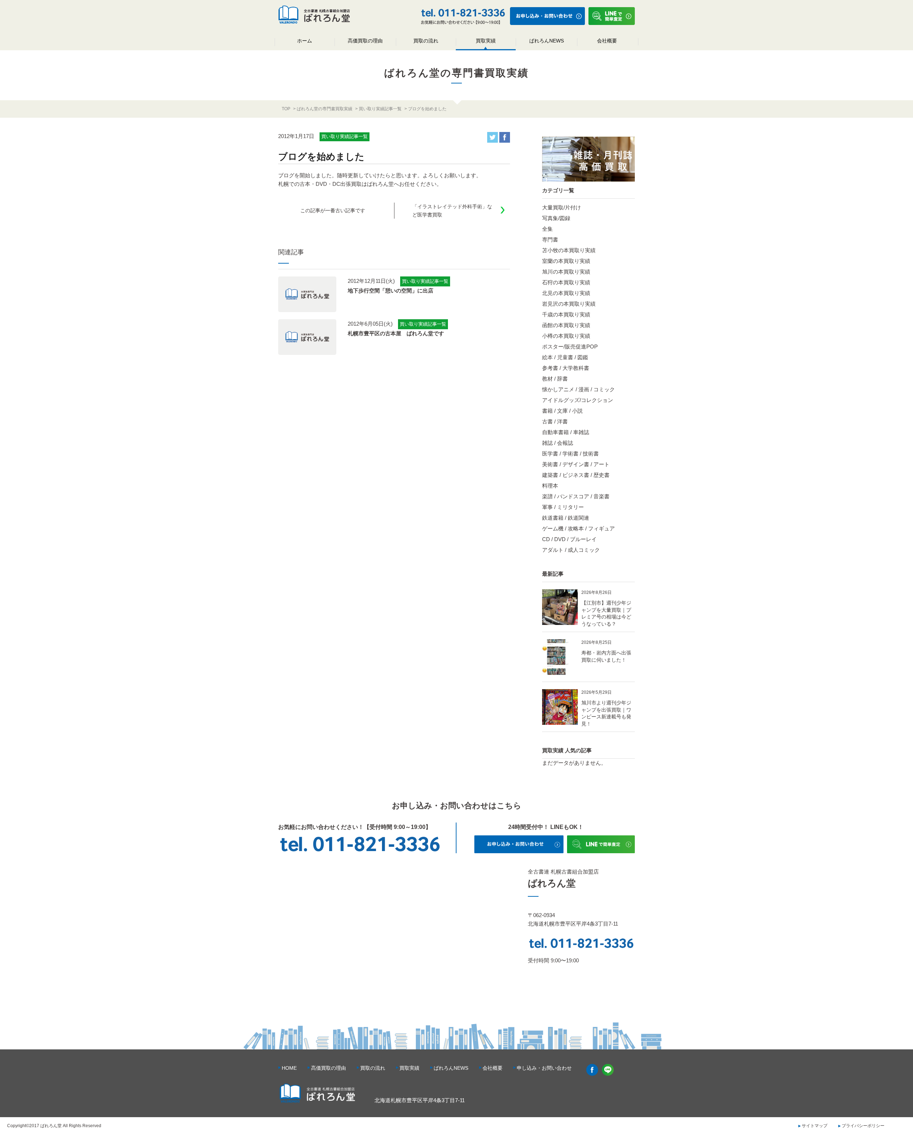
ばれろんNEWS (546, 41)
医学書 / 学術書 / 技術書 (570, 454)
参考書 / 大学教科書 (565, 368)
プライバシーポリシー (863, 1125)
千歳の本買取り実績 (566, 314)
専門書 (550, 239)
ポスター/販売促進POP (570, 346)
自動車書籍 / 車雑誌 (565, 432)
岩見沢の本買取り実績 (569, 304)
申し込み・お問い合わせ (544, 1068)
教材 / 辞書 (555, 379)
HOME (289, 1068)
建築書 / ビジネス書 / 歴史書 (575, 475)
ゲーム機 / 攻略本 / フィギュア (578, 528)
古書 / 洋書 (555, 421)
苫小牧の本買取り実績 (569, 250)
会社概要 (607, 41)
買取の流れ (425, 41)
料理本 (550, 486)
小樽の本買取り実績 (566, 336)
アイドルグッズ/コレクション (577, 400)
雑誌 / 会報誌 (557, 443)
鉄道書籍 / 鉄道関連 (565, 518)
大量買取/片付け (561, 207)
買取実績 (486, 41)
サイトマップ (814, 1125)
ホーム (304, 41)
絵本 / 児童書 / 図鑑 (565, 357)
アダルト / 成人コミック (571, 550)
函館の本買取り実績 (566, 325)
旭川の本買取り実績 (566, 272)
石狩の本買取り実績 (566, 282)
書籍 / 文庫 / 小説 (562, 411)
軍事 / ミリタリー (563, 507)
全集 (547, 229)
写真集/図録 (556, 218)
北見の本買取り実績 (566, 293)
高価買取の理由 (365, 41)
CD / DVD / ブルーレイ (569, 539)
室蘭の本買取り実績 (566, 261)
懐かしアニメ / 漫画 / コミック (578, 389)
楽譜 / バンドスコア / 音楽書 (575, 496)
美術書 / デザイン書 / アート (575, 464)
